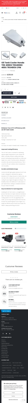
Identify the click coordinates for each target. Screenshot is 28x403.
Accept (13, 392)
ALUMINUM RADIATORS (6, 367)
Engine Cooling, (10, 82)
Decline (13, 396)
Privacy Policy (13, 389)
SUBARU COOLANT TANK (17, 365)
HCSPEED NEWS (16, 372)
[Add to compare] (18, 93)
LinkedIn (8, 107)
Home (2, 17)
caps (18, 367)
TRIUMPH (22, 367)
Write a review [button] (14, 222)
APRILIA (13, 367)
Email (13, 107)
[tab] (4, 112)
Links (17, 8)
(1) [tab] (4, 123)
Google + (10, 107)
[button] (15, 228)
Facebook (2, 107)
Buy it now (14, 97)
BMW (15, 370)
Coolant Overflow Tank (6, 362)
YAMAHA (3, 370)
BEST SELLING (3, 246)
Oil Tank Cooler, (5, 84)
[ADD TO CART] (11, 234)
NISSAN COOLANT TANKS (6, 365)
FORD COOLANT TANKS (16, 362)
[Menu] (2, 13)
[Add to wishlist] (15, 93)
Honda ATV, (16, 82)
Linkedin (9, 333)
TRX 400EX (11, 84)
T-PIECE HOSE (9, 370)
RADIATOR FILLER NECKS (6, 372)
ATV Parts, (3, 82)
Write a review (14, 272)
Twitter (5, 107)
